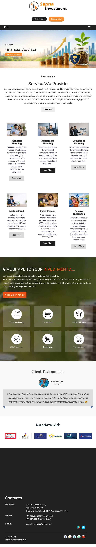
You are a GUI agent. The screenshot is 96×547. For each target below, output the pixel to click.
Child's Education (79, 322)
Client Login (39, 19)
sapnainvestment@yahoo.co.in (39, 524)
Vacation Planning (16, 322)
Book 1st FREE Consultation (13, 54)
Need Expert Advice (14, 295)
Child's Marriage (16, 347)
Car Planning (48, 322)
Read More (48, 109)
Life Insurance (79, 347)
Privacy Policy (10, 537)
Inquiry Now (56, 19)
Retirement (47, 347)
